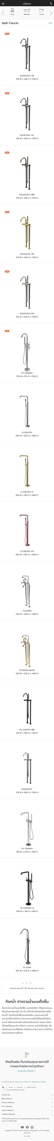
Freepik (43, 1082)
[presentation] (3, 13)
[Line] (32, 1127)
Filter (50, 23)
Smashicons (36, 1082)
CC (30, 1082)
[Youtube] (23, 1127)
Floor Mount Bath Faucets (15, 1090)
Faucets (19, 1087)
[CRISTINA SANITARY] (27, 3)
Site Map (27, 1136)
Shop (10, 1087)
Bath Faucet (31, 1087)
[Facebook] (28, 1127)
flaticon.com (19, 1082)
